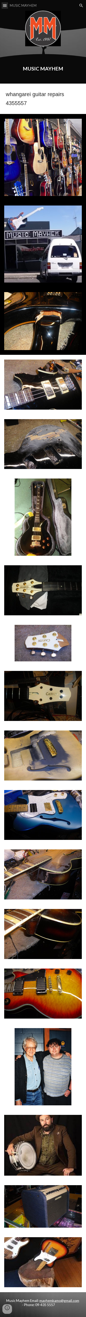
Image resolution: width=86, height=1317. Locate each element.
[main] (43, 64)
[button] (5, 5)
